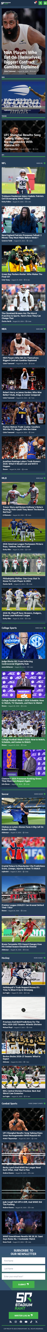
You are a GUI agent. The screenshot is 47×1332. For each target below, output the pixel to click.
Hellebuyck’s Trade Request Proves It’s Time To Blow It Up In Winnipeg (21, 988)
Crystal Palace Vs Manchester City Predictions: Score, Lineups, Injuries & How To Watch (23, 867)
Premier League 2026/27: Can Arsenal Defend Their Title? (23, 906)
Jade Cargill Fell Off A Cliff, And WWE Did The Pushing (22, 1203)
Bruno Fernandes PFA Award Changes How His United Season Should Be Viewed (22, 945)
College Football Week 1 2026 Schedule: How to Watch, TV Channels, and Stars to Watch (23, 701)
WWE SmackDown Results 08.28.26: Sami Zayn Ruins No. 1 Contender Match (23, 1237)
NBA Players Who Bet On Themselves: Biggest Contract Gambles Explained (22, 59)
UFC (3, 155)
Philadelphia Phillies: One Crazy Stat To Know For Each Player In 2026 (21, 579)
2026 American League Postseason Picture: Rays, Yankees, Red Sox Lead (23, 545)
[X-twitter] (36, 1322)
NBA (3, 77)
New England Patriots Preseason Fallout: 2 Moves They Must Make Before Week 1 (22, 236)
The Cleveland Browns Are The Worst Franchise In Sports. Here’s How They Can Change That (21, 315)
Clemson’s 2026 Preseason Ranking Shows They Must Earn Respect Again (22, 779)
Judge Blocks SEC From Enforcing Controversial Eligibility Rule (17, 662)
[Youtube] (26, 1322)
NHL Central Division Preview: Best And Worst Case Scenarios (21, 1092)
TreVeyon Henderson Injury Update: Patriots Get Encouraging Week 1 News (23, 197)
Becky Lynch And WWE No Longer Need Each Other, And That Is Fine (22, 1168)
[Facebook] (21, 1322)
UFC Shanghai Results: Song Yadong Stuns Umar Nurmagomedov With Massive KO (22, 140)
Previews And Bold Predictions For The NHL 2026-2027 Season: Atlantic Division (22, 1023)
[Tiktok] (31, 1322)
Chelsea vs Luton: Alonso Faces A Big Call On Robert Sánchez (22, 828)
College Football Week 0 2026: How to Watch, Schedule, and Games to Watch (23, 740)
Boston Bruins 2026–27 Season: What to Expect (21, 1057)
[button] (40, 3)
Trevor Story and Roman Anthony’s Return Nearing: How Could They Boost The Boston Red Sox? (23, 509)
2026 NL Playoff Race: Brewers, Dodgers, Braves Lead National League (22, 614)
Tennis (4, 116)
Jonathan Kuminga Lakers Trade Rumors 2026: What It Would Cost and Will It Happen (21, 464)
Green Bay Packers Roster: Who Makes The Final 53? (22, 275)
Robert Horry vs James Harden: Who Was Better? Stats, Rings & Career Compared (22, 393)
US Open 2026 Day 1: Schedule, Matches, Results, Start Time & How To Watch (22, 103)
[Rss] (10, 1322)
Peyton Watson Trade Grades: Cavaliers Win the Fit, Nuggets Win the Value (21, 428)
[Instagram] (16, 1322)
